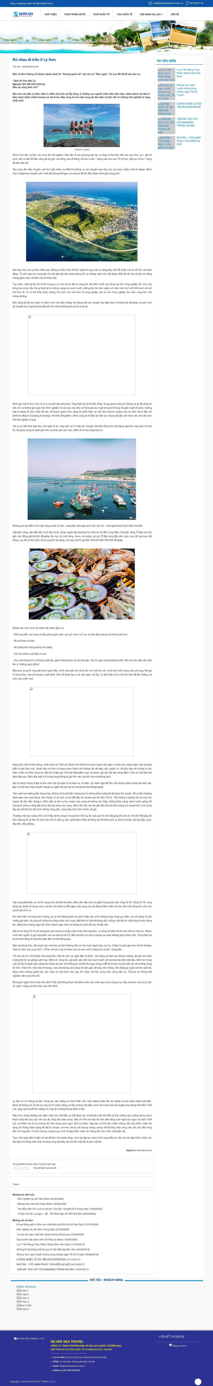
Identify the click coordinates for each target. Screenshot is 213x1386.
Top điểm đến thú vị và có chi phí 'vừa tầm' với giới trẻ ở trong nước (52, 1208)
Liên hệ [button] (174, 14)
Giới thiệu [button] (50, 14)
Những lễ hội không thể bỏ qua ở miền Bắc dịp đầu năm (46, 1249)
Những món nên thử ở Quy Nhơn (34, 1203)
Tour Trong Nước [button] (74, 14)
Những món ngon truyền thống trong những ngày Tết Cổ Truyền (50, 1254)
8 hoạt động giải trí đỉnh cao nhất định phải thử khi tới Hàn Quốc (50, 1224)
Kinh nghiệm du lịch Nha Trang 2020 (36, 1229)
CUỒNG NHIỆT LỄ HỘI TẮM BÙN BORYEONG (41, 1259)
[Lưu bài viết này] (149, 66)
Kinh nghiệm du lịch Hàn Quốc (33, 1198)
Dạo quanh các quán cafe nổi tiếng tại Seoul (40, 1239)
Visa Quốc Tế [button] (124, 14)
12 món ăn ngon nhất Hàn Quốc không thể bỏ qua (43, 1234)
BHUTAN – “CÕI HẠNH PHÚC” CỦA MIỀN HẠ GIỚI (43, 1264)
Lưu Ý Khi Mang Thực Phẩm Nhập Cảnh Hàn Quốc (44, 1244)
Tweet (16, 1184)
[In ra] (143, 66)
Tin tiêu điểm (166, 61)
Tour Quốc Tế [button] (100, 14)
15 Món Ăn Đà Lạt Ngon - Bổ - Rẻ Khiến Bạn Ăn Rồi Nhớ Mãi (49, 1213)
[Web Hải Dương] (26, 1286)
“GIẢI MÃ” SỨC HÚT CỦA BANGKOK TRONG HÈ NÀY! (45, 1269)
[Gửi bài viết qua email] (138, 66)
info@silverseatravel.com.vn (168, 3)
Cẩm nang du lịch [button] (150, 14)
